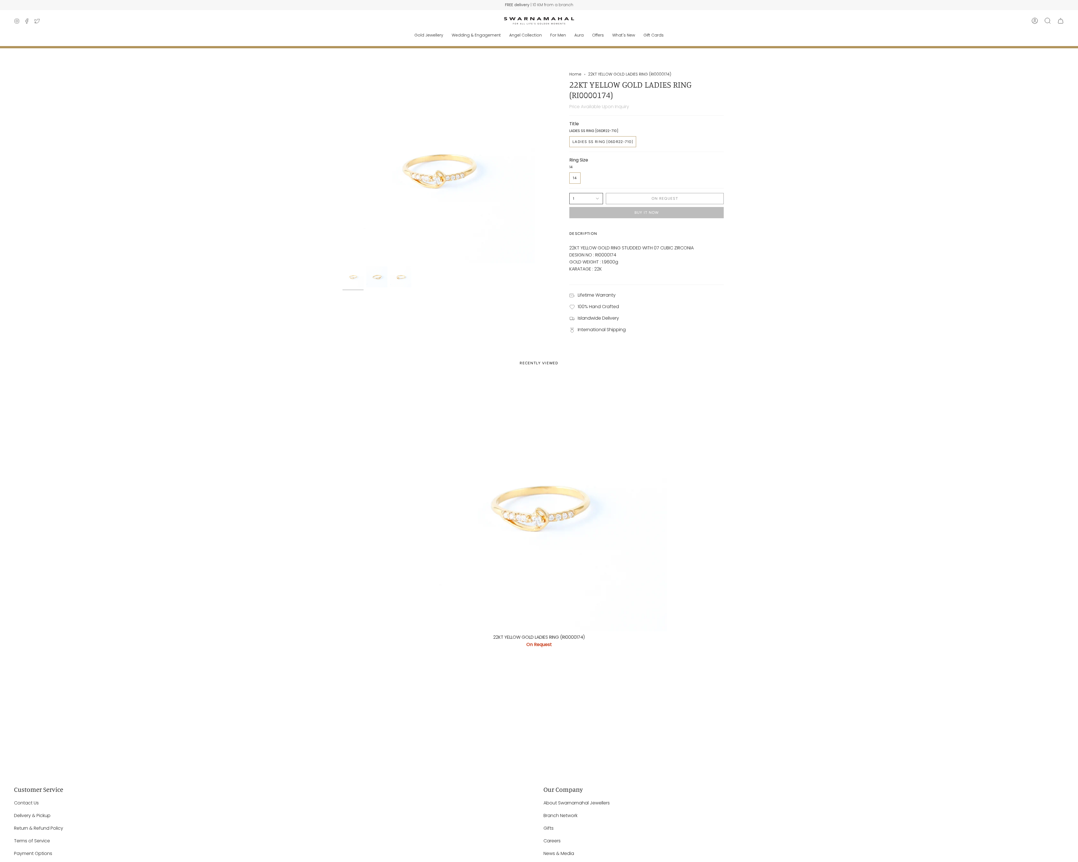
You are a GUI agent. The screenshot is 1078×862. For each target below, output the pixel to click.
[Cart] (1060, 21)
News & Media (558, 853)
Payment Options (33, 853)
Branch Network (560, 815)
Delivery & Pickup (32, 815)
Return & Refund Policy (38, 828)
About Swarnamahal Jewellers (576, 803)
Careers (552, 841)
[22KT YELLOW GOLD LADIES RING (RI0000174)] (539, 503)
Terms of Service (32, 841)
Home (575, 74)
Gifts (548, 828)
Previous (342, 167)
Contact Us (26, 803)
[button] (1047, 21)
